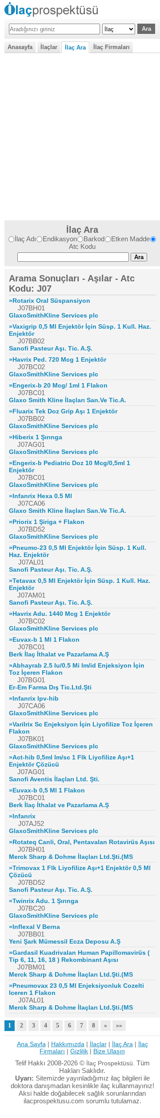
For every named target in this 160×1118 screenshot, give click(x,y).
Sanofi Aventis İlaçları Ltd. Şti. (54, 779)
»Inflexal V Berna (34, 926)
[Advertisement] (80, 135)
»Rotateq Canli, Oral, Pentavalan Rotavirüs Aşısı (82, 842)
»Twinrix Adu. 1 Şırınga (43, 900)
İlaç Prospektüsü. (110, 1063)
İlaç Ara (75, 47)
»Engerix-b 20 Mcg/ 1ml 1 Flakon (58, 385)
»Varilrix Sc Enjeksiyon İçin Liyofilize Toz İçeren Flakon (81, 728)
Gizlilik (79, 1051)
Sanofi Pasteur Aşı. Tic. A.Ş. (50, 348)
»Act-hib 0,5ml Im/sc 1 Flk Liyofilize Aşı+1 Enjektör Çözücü (71, 761)
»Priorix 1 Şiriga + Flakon (46, 521)
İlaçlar (48, 47)
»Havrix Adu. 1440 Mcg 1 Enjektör (59, 613)
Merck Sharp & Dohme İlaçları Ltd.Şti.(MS (71, 856)
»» (119, 1025)
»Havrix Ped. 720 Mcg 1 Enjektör (57, 359)
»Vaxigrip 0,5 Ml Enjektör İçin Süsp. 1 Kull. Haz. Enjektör (80, 330)
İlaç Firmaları (111, 47)
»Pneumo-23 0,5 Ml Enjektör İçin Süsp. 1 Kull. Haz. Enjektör (77, 551)
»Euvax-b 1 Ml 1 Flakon (44, 639)
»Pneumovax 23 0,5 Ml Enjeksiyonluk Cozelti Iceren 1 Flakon (76, 989)
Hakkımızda (67, 1044)
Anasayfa (20, 47)
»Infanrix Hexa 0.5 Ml (40, 495)
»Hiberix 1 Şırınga (35, 437)
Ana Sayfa (31, 1044)
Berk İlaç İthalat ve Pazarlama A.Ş (59, 654)
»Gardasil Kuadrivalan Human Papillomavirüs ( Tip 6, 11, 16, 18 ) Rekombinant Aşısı (79, 956)
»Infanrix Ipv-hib (34, 698)
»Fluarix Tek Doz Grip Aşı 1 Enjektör (63, 411)
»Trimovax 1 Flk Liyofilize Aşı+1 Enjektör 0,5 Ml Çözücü (80, 871)
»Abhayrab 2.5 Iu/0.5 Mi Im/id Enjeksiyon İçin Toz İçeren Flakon (76, 669)
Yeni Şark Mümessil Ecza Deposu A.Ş (64, 941)
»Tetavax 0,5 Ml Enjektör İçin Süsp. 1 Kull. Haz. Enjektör (79, 584)
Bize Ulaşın (109, 1051)
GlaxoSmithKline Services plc (53, 315)
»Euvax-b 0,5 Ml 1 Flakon (47, 790)
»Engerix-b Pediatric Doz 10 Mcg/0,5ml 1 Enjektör (69, 466)
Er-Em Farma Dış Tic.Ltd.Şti (50, 687)
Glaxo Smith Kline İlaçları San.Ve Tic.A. (67, 400)
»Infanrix (22, 816)
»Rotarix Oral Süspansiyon (49, 300)
